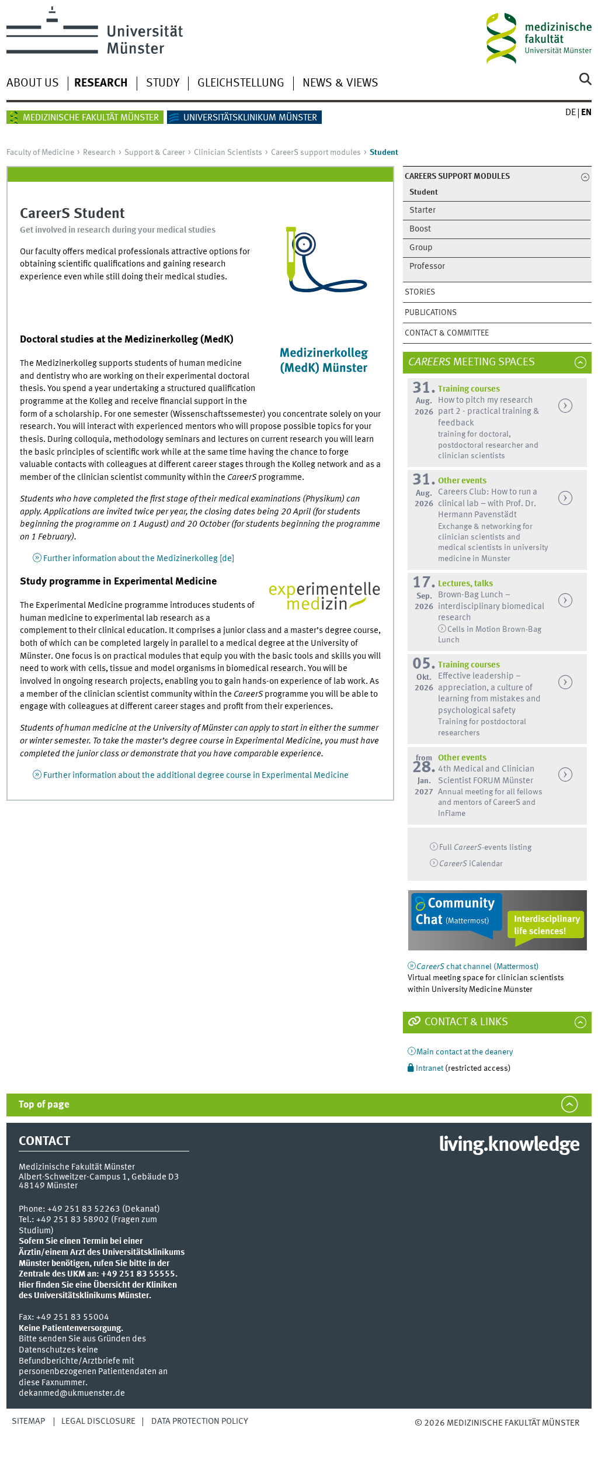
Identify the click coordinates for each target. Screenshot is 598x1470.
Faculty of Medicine (40, 152)
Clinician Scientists (228, 152)
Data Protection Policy (199, 1421)
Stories (420, 292)
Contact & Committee (447, 333)
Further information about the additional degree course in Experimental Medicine (196, 775)
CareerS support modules (316, 152)
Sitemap (28, 1421)
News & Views (340, 83)
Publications (431, 313)
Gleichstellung (240, 83)
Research (101, 83)
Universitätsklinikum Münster (250, 118)
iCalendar (471, 864)
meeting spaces (477, 362)
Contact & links (465, 1022)
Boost (420, 229)
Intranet (429, 1068)
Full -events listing (485, 847)
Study (162, 83)
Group (421, 248)
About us (32, 83)
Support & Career (154, 152)
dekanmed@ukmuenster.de (72, 1393)
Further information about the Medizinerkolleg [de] (138, 558)
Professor (427, 266)
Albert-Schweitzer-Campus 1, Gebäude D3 (99, 1177)
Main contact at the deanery (464, 1052)
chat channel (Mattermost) (477, 967)
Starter (422, 210)
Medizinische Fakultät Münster (91, 118)
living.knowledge (509, 1145)
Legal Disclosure (98, 1421)
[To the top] (445, 1435)
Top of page (44, 1105)
